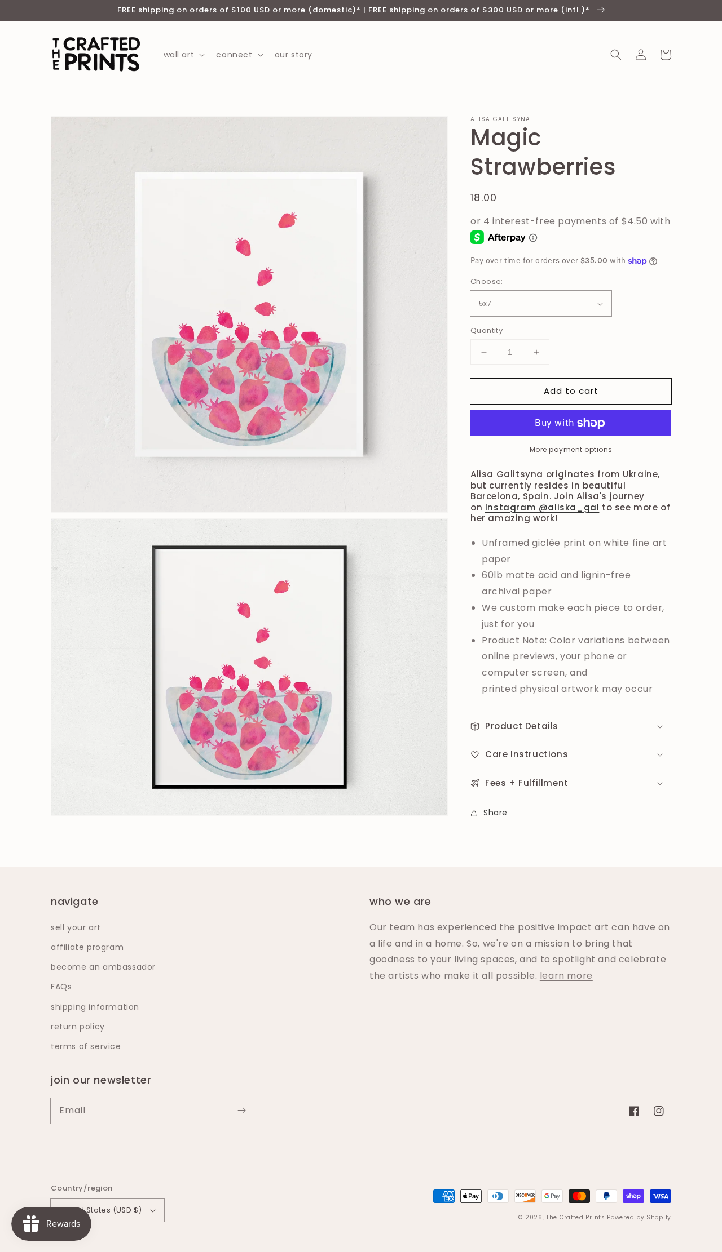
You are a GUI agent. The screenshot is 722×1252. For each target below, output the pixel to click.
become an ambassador (103, 967)
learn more (566, 975)
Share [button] (495, 813)
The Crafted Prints (575, 1217)
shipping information (95, 1007)
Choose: (486, 282)
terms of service (86, 1046)
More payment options (571, 450)
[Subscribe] (241, 1110)
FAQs (61, 986)
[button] (616, 54)
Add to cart (571, 391)
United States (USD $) (100, 1210)
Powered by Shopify (639, 1217)
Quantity (486, 330)
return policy (78, 1026)
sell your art (76, 927)
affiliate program (87, 947)
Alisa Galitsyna (500, 119)
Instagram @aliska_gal (542, 507)
